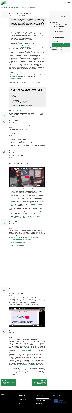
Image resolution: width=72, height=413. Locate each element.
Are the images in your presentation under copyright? (21, 242)
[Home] (2, 394)
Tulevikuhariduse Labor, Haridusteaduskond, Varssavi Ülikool (42, 398)
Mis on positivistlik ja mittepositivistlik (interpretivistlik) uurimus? (59, 48)
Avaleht (2, 7)
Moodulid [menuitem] (48, 2)
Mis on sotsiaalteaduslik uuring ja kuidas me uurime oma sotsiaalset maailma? (61, 25)
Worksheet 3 (12, 116)
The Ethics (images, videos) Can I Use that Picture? (21, 239)
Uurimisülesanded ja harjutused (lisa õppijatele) (29, 7)
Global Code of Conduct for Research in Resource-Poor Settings (27, 47)
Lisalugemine (56, 33)
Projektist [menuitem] (41, 2)
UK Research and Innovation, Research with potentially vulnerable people (29, 216)
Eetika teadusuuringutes (58, 31)
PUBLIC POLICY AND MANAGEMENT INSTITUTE (24, 401)
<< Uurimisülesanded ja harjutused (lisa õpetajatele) (8, 383)
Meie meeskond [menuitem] (61, 2)
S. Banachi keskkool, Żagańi (40, 403)
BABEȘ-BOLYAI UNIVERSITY (23, 399)
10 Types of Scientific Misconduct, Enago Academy (19, 110)
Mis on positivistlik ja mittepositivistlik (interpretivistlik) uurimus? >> (40, 383)
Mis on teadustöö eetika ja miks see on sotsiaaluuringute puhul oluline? (61, 36)
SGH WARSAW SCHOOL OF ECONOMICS (25, 398)
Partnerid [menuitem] (53, 2)
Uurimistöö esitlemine (65, 16)
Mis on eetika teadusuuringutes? (15, 7)
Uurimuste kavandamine (65, 14)
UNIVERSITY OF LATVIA (22, 403)
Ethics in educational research (29, 132)
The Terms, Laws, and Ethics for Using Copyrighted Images (22, 241)
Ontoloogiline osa (7, 7)
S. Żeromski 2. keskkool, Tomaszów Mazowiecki (43, 401)
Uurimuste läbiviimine (55, 16)
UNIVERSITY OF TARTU (22, 404)
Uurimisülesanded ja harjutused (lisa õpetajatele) (60, 40)
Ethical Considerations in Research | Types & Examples (24, 350)
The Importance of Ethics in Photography (19, 244)
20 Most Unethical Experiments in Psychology (26, 364)
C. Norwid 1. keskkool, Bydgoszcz (41, 400)
